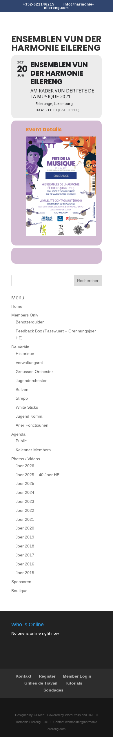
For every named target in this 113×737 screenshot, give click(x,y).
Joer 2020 (25, 528)
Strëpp (22, 398)
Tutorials (73, 683)
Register (47, 676)
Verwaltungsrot (29, 362)
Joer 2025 (25, 483)
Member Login (77, 676)
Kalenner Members (33, 449)
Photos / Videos (25, 458)
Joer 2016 (25, 564)
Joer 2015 (25, 572)
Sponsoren (21, 581)
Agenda (18, 434)
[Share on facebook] (50, 256)
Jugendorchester (31, 380)
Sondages (53, 690)
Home (16, 306)
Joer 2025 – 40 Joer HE (37, 474)
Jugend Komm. (29, 416)
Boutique (19, 590)
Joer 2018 (25, 546)
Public (21, 440)
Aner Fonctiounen (32, 425)
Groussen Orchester (34, 371)
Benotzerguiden (30, 322)
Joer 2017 (25, 555)
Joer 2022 (25, 510)
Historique (25, 353)
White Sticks (27, 407)
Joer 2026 (25, 465)
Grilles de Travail (40, 683)
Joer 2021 (25, 519)
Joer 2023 (25, 501)
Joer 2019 (25, 537)
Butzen (22, 389)
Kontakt (23, 676)
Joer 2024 (25, 492)
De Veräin (20, 347)
